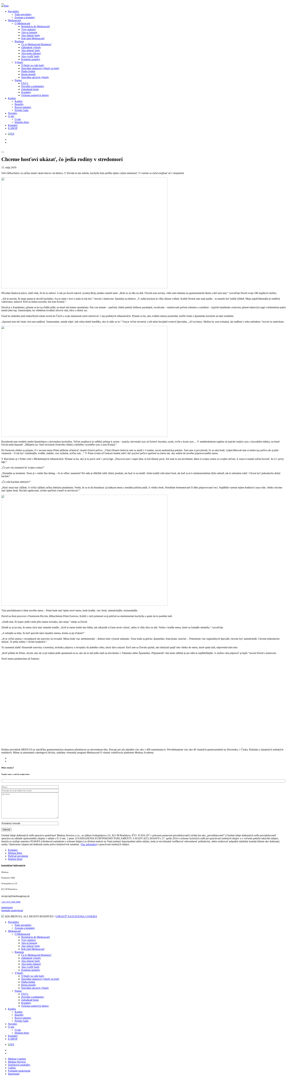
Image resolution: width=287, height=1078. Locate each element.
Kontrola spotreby (30, 59)
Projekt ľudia (21, 110)
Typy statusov (28, 29)
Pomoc (18, 80)
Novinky (12, 113)
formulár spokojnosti (12, 910)
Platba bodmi (28, 71)
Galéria (12, 1067)
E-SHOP (12, 128)
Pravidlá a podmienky (32, 86)
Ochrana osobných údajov (35, 95)
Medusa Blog (15, 853)
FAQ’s (24, 83)
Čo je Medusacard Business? (36, 44)
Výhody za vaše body (32, 65)
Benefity (19, 104)
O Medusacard (22, 23)
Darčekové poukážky (19, 1064)
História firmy (22, 122)
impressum (7, 907)
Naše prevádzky (23, 14)
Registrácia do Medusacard (35, 26)
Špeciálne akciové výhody (35, 77)
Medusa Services (17, 1061)
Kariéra (12, 98)
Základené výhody (31, 47)
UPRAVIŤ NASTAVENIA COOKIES (76, 916)
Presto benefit (28, 74)
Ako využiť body (30, 56)
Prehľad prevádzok (18, 856)
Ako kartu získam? (31, 53)
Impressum (13, 1073)
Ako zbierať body (30, 35)
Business (19, 41)
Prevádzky (13, 11)
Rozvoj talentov (23, 107)
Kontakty (26, 92)
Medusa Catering (17, 1058)
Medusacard (14, 20)
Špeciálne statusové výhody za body (40, 68)
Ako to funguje (29, 32)
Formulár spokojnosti (19, 1070)
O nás (11, 116)
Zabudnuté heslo (30, 89)
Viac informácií (89, 844)
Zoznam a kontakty (25, 17)
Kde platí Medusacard (32, 38)
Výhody (19, 62)
